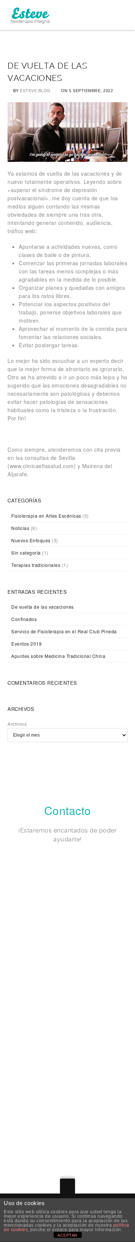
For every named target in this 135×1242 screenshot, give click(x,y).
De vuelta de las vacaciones (42, 606)
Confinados (24, 619)
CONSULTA (30, 1037)
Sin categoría (26, 552)
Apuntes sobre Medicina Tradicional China (58, 656)
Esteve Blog (35, 90)
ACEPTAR (67, 1235)
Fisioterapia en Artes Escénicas (46, 515)
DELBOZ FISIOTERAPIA (49, 1113)
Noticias (20, 528)
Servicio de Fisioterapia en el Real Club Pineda (64, 631)
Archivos (17, 724)
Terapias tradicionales (35, 565)
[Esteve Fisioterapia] (30, 15)
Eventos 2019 (26, 643)
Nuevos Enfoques (31, 540)
